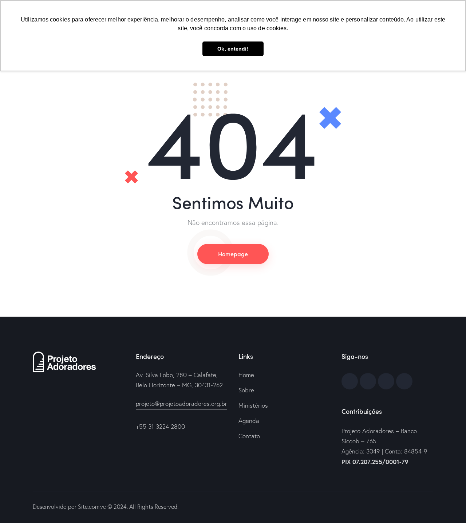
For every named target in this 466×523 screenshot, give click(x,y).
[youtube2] (386, 381)
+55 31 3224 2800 (160, 426)
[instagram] (404, 381)
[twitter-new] (368, 381)
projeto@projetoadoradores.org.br (181, 403)
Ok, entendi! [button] (232, 49)
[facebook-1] (349, 381)
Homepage (233, 254)
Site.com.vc (92, 506)
